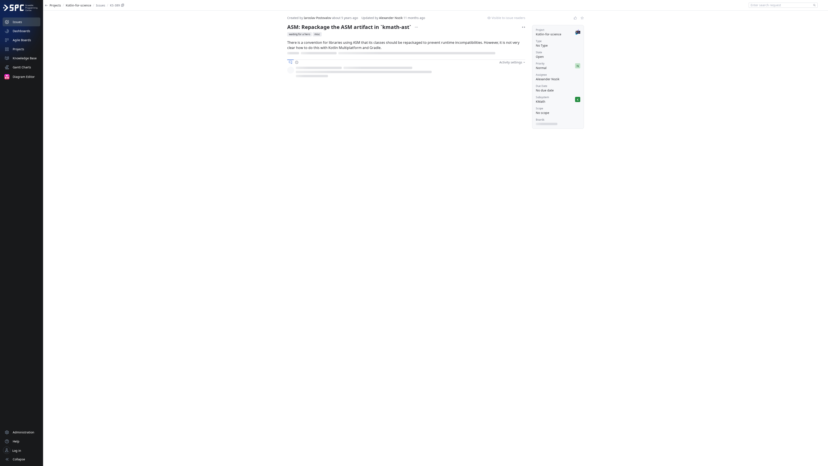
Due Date (541, 86)
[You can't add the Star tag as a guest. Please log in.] (582, 18)
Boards (540, 119)
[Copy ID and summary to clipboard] (122, 5)
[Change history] (296, 58)
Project (540, 30)
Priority (540, 63)
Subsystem (542, 97)
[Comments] (290, 58)
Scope (539, 108)
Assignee (541, 75)
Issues (100, 5)
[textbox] (780, 5)
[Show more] (416, 27)
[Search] (813, 5)
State (539, 52)
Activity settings (510, 58)
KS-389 (115, 5)
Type (539, 41)
